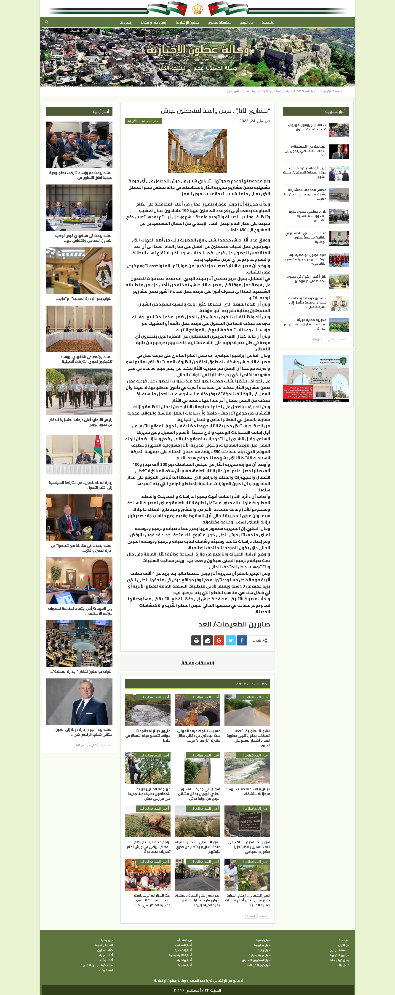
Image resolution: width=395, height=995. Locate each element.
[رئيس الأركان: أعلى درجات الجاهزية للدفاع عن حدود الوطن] (79, 392)
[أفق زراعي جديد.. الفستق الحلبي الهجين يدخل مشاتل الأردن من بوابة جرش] (197, 768)
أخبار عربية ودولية (260, 955)
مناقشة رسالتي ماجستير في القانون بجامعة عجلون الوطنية (305, 237)
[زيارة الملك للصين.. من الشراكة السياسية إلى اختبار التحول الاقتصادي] (79, 454)
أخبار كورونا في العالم (257, 965)
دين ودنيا (107, 940)
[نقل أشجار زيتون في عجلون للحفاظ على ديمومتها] (339, 281)
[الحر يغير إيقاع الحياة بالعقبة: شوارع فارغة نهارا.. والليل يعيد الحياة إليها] (197, 875)
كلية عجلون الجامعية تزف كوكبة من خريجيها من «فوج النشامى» (305, 259)
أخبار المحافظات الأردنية (143, 121)
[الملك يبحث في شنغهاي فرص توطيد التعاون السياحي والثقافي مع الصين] (79, 207)
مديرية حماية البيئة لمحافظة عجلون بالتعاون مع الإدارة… (305, 324)
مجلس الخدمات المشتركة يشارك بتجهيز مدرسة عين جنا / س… (305, 194)
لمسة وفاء (106, 970)
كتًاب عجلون (105, 950)
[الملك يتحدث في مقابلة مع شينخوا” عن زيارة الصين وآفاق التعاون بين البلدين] (79, 517)
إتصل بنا (126, 22)
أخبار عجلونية (262, 945)
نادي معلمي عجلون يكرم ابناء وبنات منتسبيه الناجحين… (307, 215)
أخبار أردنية (264, 950)
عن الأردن (247, 22)
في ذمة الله (184, 940)
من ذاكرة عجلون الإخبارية (97, 965)
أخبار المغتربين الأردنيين (256, 960)
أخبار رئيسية (263, 940)
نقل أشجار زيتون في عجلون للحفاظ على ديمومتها (306, 278)
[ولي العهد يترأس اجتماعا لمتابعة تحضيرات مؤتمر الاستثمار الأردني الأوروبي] (79, 580)
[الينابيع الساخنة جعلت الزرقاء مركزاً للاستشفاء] (247, 768)
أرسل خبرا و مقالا (154, 22)
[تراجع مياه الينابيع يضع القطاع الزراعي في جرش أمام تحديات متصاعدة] (148, 821)
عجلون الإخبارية (188, 22)
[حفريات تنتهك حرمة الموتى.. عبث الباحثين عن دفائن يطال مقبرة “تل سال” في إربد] (197, 710)
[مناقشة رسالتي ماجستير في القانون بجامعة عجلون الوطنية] (339, 238)
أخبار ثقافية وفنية (180, 955)
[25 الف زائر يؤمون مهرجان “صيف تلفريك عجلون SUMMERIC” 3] (339, 130)
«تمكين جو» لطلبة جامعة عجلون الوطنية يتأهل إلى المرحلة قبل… (307, 302)
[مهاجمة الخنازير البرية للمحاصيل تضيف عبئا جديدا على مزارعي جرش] (148, 768)
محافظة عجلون (219, 22)
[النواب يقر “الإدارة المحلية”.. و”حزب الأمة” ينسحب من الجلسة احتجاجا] (79, 270)
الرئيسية (268, 22)
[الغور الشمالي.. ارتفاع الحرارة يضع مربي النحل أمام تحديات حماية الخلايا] (247, 875)
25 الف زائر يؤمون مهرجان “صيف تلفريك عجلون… (307, 127)
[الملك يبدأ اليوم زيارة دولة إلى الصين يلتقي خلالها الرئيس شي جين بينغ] (79, 701)
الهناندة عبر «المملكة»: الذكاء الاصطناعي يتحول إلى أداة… (305, 150)
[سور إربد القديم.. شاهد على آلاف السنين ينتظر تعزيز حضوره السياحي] (247, 821)
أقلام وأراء (106, 960)
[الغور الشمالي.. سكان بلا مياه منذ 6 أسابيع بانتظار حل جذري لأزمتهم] (197, 821)
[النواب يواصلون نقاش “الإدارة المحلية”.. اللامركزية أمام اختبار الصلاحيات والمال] (79, 643)
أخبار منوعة (184, 965)
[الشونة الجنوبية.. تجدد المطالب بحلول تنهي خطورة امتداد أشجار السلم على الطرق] (247, 710)
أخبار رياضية (184, 960)
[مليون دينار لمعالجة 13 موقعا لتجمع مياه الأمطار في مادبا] (148, 710)
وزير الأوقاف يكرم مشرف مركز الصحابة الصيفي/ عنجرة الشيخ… (304, 172)
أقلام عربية (106, 955)
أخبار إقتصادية (183, 950)
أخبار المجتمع (183, 945)
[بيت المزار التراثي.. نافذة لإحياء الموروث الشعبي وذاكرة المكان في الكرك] (148, 875)
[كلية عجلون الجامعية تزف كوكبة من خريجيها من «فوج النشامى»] (339, 259)
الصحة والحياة (104, 945)
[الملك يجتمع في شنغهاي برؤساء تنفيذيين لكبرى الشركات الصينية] (79, 329)
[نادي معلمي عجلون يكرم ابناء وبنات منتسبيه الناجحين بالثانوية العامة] (339, 216)
